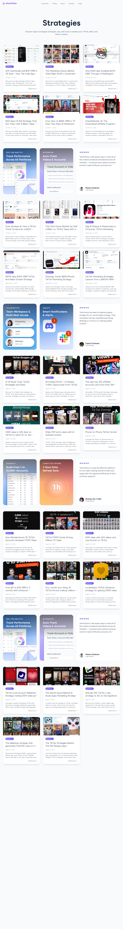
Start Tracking (112, 2)
